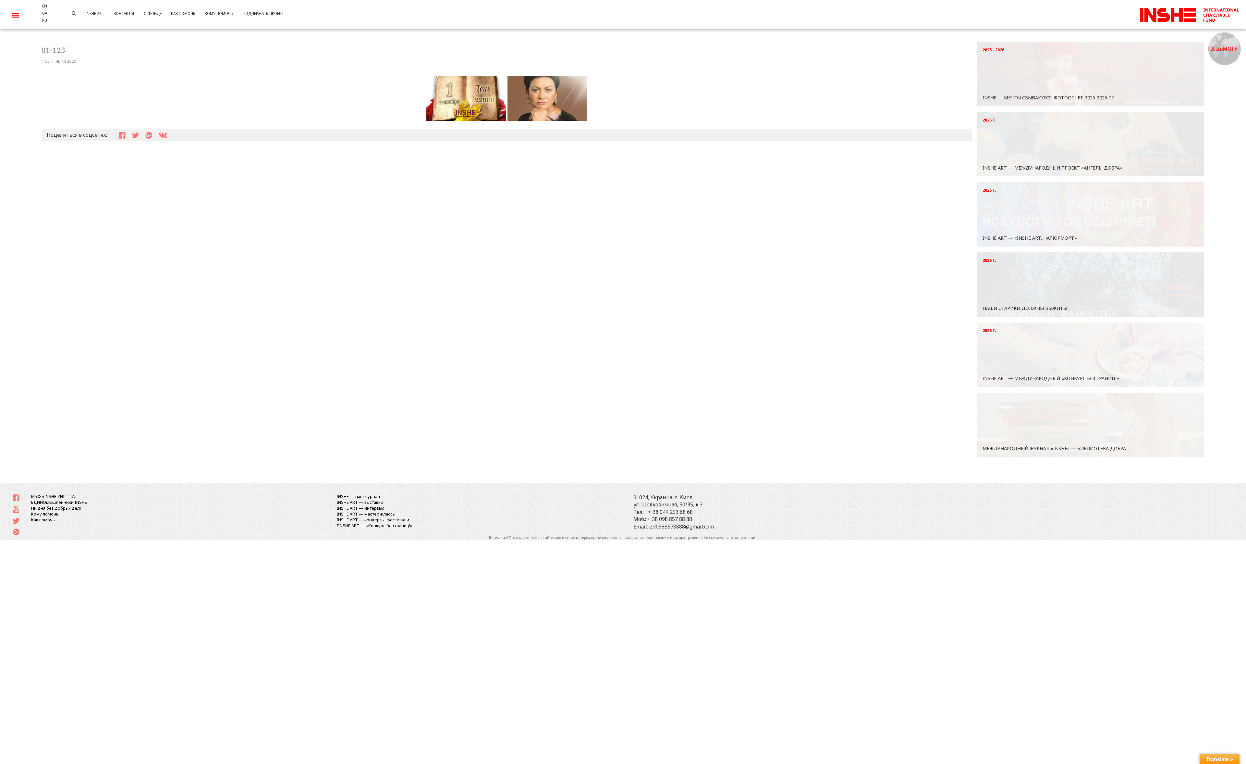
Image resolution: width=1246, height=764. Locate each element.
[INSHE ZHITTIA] (1189, 14)
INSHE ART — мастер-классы (366, 514)
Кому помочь (44, 514)
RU (44, 20)
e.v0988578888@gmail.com (681, 526)
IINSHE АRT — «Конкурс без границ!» (374, 525)
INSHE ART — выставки (359, 502)
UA (44, 13)
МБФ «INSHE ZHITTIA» (54, 496)
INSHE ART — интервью (360, 508)
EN (44, 5)
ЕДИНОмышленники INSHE (59, 502)
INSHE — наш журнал (358, 496)
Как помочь (43, 520)
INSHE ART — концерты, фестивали (372, 520)
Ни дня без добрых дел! (56, 508)
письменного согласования (733, 537)
